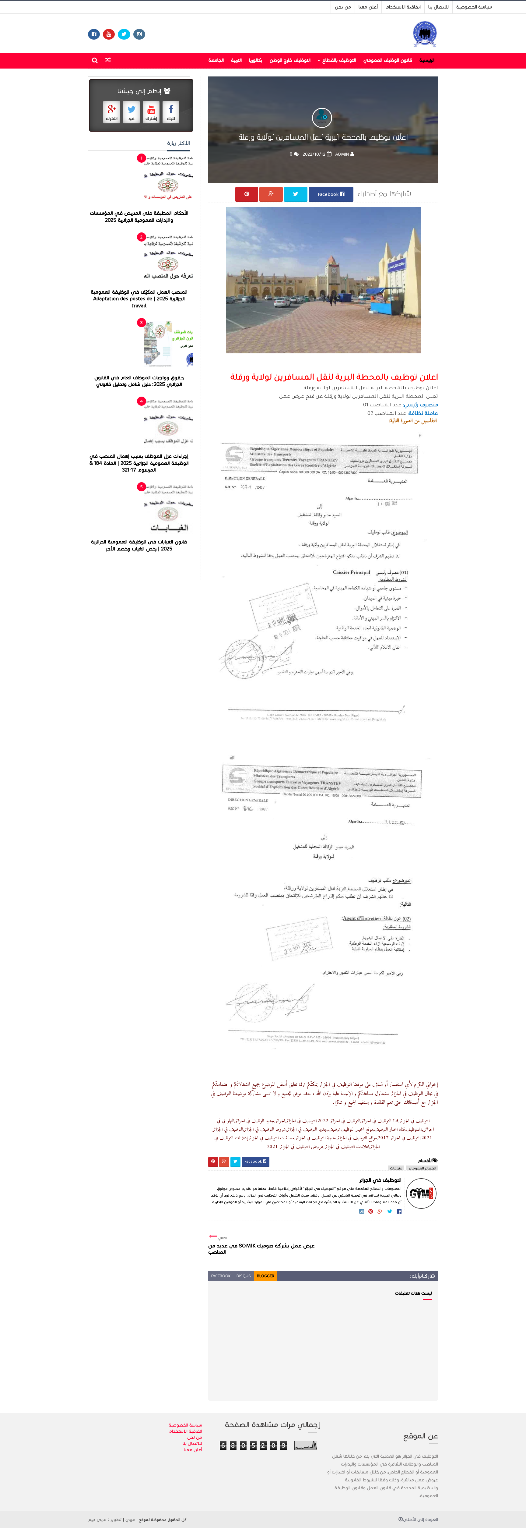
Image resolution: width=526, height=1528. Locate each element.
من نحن (343, 7)
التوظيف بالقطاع (339, 60)
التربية (236, 60)
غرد (131, 118)
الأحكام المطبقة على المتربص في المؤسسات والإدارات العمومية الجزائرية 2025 (139, 216)
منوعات (396, 1168)
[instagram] (139, 34)
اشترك (111, 118)
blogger (265, 1276)
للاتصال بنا (438, 7)
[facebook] (94, 34)
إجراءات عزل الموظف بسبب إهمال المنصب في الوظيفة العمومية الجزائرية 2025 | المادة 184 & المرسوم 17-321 (139, 463)
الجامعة (216, 60)
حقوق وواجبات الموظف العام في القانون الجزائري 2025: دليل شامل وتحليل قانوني (139, 381)
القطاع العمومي (422, 1168)
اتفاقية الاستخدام (403, 7)
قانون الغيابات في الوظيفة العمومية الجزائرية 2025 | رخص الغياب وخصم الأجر (139, 545)
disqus (244, 1276)
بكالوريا (255, 60)
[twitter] (124, 34)
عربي (130, 1519)
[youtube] (109, 34)
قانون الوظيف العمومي (387, 60)
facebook (220, 1276)
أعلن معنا (368, 7)
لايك (171, 118)
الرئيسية (426, 60)
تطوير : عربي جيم (104, 1519)
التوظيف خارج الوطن (289, 60)
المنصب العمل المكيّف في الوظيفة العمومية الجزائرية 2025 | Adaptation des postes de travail (139, 299)
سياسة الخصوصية (474, 7)
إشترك (151, 118)
